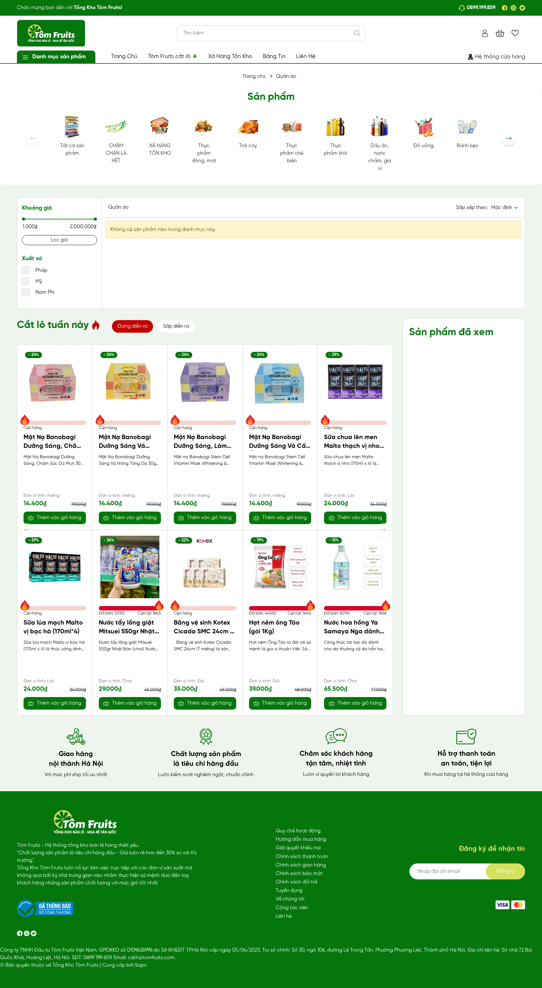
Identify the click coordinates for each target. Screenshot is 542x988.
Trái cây (248, 145)
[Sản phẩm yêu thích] (515, 33)
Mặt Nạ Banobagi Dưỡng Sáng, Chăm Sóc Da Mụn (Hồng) (53, 446)
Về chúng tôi (290, 899)
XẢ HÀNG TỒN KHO (160, 149)
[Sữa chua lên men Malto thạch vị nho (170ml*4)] (355, 381)
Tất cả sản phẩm (72, 149)
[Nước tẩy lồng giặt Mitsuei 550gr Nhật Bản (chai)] (130, 567)
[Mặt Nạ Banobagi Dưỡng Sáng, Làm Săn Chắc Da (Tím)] (205, 381)
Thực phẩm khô (335, 149)
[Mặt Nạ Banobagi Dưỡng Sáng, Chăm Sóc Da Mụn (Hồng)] (55, 381)
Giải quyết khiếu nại (298, 848)
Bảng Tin (274, 57)
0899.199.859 (481, 7)
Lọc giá (59, 240)
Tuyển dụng (289, 890)
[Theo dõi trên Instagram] (27, 933)
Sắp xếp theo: (472, 207)
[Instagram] (513, 8)
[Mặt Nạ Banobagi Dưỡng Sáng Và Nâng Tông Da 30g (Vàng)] (130, 381)
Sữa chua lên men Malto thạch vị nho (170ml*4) (352, 446)
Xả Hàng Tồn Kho (230, 57)
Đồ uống (423, 145)
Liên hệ (284, 916)
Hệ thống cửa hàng (500, 57)
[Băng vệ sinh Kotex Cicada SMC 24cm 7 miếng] (205, 567)
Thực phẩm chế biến (291, 153)
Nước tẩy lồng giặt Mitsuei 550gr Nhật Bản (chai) (127, 632)
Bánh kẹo (467, 145)
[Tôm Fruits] (502, 904)
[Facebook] (504, 8)
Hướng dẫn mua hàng (301, 839)
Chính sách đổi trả (296, 882)
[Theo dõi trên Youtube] (33, 933)
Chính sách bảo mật (299, 873)
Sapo (141, 965)
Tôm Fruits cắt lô (170, 57)
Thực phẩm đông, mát (204, 153)
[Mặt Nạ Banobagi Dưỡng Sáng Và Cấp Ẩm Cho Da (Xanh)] (280, 381)
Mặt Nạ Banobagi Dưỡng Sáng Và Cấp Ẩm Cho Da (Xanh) (279, 446)
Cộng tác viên (292, 907)
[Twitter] (522, 8)
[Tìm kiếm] (357, 33)
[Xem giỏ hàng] (500, 33)
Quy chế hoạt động (298, 831)
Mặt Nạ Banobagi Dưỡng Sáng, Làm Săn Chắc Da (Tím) (201, 446)
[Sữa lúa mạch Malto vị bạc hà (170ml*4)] (55, 567)
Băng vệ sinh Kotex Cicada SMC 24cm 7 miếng (203, 632)
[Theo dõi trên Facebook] (20, 933)
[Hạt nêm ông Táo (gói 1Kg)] (280, 567)
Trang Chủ (124, 57)
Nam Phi (44, 292)
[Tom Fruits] (518, 904)
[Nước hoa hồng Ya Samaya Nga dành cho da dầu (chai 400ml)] (355, 567)
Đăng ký (505, 871)
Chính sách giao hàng (301, 865)
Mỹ (38, 281)
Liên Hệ (306, 57)
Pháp (40, 270)
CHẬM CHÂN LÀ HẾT (116, 153)
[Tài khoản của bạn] (484, 33)
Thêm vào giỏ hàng (59, 517)
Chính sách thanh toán (302, 856)
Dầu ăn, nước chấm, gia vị (379, 157)
